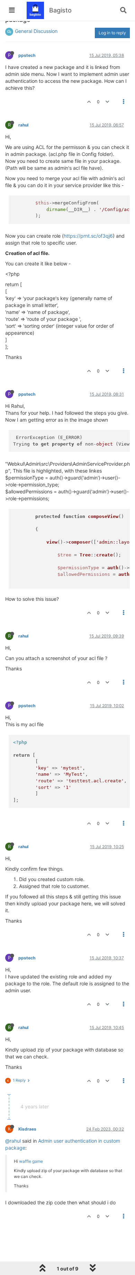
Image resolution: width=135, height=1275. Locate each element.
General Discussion (36, 31)
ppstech (26, 55)
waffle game (31, 1161)
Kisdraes (27, 1129)
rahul (23, 125)
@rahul (13, 1141)
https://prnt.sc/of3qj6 (88, 236)
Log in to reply (112, 32)
